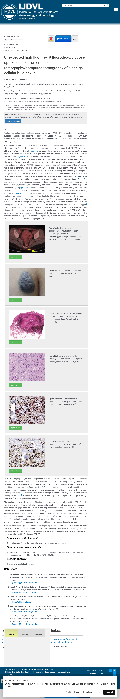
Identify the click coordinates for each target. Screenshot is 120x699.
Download (38, 634)
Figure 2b (24, 188)
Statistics (25, 634)
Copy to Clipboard (13, 121)
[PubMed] (23, 583)
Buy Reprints (64, 39)
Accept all (109, 692)
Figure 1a (34, 151)
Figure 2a (82, 179)
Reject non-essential (91, 692)
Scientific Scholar (17, 672)
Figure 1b (21, 156)
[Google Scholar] (33, 583)
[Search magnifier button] (107, 5)
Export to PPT (15, 257)
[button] (116, 9)
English (9, 40)
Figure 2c (18, 193)
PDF (74, 39)
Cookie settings (72, 692)
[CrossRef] (16, 583)
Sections (11, 634)
